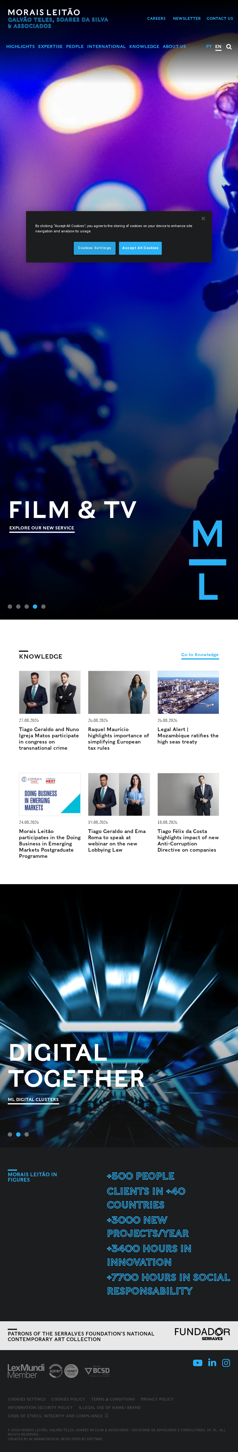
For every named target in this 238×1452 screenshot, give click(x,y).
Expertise (50, 46)
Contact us (220, 18)
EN (218, 46)
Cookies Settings (27, 1399)
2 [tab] (18, 606)
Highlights (20, 46)
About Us (174, 46)
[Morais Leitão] (58, 18)
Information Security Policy (40, 1407)
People (75, 46)
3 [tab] (26, 606)
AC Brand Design (44, 1439)
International (106, 46)
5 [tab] (43, 606)
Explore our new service (41, 527)
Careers (156, 18)
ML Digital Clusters (33, 1099)
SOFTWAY (94, 1439)
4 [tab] (35, 606)
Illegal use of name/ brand (110, 1407)
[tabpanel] (119, 310)
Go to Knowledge (199, 654)
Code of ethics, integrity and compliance (56, 1416)
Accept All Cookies (140, 248)
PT (209, 46)
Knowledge (144, 46)
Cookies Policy (68, 1399)
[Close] (203, 218)
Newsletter (187, 18)
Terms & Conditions (113, 1399)
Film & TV (72, 509)
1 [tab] (10, 606)
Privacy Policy (157, 1399)
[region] (119, 236)
